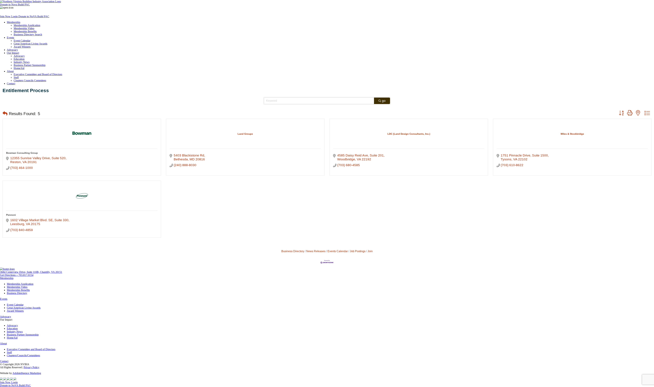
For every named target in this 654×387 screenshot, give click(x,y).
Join (370, 251)
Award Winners (22, 46)
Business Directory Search (28, 34)
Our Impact (13, 52)
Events (10, 37)
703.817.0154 (25, 275)
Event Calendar (22, 40)
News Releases (315, 251)
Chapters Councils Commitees (30, 80)
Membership (13, 22)
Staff (16, 77)
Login (14, 16)
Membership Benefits (25, 31)
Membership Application (27, 25)
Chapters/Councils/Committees (23, 355)
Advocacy (12, 49)
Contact (11, 83)
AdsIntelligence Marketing (26, 373)
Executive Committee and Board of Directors (38, 74)
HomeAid (19, 68)
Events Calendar (338, 251)
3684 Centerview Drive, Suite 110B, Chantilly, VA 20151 (31, 272)
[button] (5, 113)
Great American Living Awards (30, 43)
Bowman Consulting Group (22, 153)
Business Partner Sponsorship (29, 65)
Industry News (21, 62)
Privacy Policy (31, 367)
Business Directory (292, 251)
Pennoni (11, 215)
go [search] (384, 100)
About (10, 71)
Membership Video (24, 28)
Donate (15, 4)
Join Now (5, 16)
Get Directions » (9, 275)
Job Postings (357, 251)
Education (19, 59)
